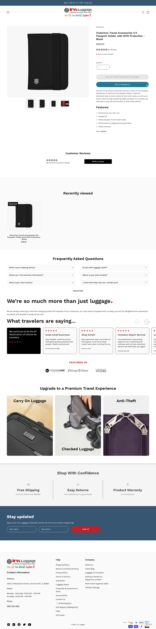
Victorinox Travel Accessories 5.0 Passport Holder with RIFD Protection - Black (23, 237)
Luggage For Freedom (94, 573)
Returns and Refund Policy (67, 569)
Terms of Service (63, 577)
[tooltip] (147, 85)
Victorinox (100, 27)
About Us (89, 565)
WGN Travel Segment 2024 (96, 584)
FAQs (58, 611)
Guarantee (60, 580)
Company (90, 560)
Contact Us (60, 599)
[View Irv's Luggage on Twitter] (24, 624)
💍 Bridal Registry (63, 603)
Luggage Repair (62, 584)
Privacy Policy (62, 573)
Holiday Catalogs (92, 587)
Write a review (98, 161)
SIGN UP (85, 529)
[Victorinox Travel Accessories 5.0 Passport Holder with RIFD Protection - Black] (31, 104)
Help (58, 560)
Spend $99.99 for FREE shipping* (78, 3)
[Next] (147, 322)
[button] (143, 12)
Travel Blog (89, 569)
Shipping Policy (62, 565)
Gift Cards (60, 615)
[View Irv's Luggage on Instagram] (8, 624)
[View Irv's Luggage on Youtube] (29, 624)
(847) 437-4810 (13, 606)
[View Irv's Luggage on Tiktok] (14, 624)
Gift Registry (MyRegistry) (67, 607)
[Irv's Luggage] (78, 12)
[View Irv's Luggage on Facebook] (19, 624)
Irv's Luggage (80, 624)
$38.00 (24, 242)
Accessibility (61, 595)
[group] (78, 3)
